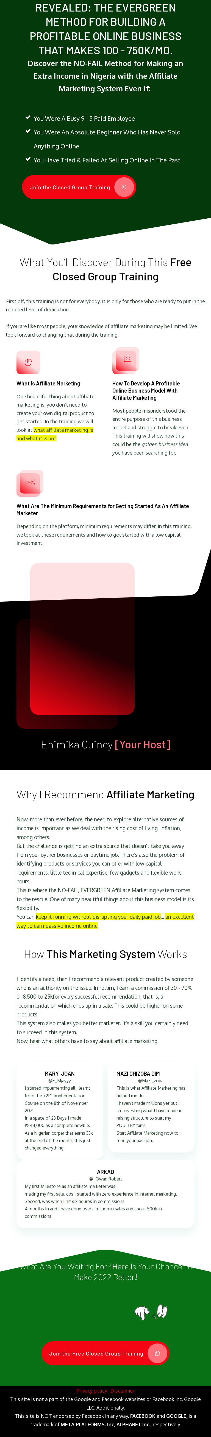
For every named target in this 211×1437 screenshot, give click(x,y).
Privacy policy (92, 1391)
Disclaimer (122, 1391)
